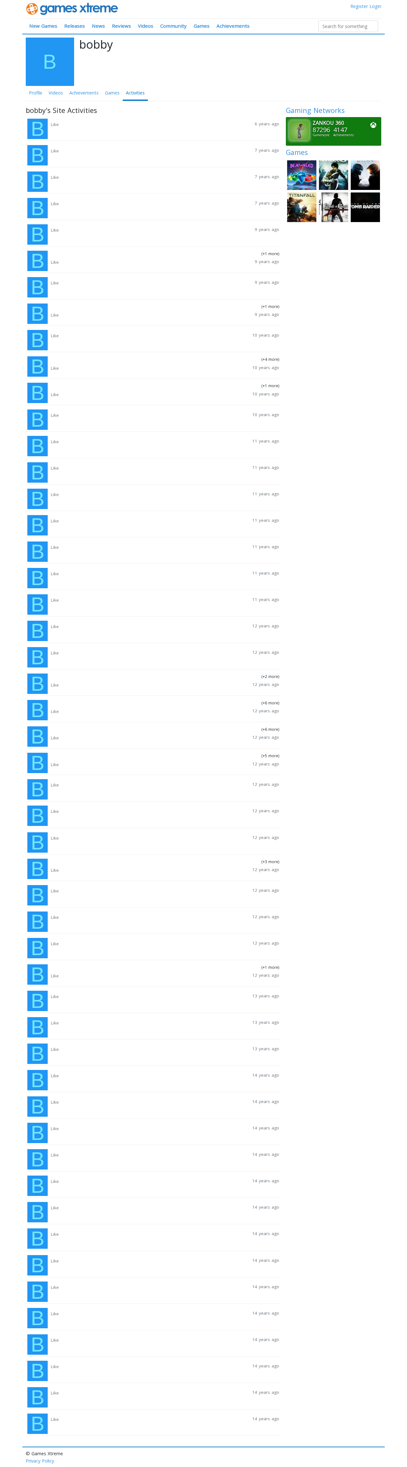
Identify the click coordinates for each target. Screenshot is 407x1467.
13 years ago (265, 996)
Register (359, 6)
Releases (74, 26)
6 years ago (267, 124)
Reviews (121, 26)
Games (202, 26)
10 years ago (265, 335)
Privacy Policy (40, 1461)
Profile (35, 93)
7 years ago (267, 150)
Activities (135, 93)
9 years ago (267, 229)
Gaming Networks (315, 110)
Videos (145, 26)
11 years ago (265, 441)
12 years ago (265, 626)
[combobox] (348, 26)
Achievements (233, 26)
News (98, 26)
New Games (43, 26)
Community (173, 26)
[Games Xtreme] (73, 8)
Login (375, 6)
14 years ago (265, 1075)
